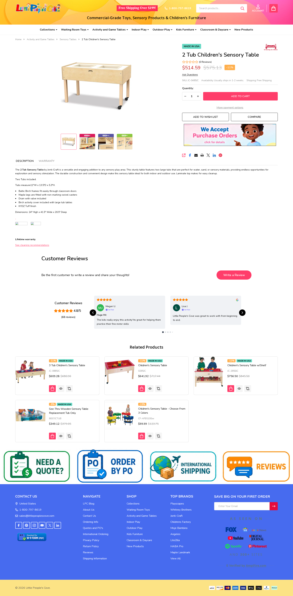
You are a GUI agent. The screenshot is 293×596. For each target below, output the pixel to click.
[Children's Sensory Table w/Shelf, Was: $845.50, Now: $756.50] (209, 372)
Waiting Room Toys (73, 30)
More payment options (230, 107)
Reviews (88, 552)
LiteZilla (175, 540)
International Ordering (95, 534)
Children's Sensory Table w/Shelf (246, 365)
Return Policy (91, 546)
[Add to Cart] (52, 388)
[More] (55, 29)
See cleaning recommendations (32, 245)
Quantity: (188, 88)
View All (175, 558)
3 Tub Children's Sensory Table (67, 365)
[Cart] (273, 8)
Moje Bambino (179, 528)
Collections (47, 30)
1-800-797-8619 (30, 510)
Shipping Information (95, 558)
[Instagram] (34, 525)
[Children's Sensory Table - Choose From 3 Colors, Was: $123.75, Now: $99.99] (120, 415)
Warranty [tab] (46, 161)
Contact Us (89, 516)
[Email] (196, 155)
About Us (88, 510)
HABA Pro (176, 546)
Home (18, 39)
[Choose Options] (141, 436)
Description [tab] (25, 161)
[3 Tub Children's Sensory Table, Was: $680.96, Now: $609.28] (30, 372)
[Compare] (69, 388)
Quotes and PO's (93, 528)
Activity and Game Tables (109, 30)
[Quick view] (60, 388)
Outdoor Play (161, 30)
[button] (230, 135)
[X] (208, 155)
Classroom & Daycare (214, 30)
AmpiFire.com (256, 565)
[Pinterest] (220, 155)
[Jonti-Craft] (270, 47)
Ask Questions (190, 75)
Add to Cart (240, 96)
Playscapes (177, 504)
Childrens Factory (180, 522)
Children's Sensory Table (152, 365)
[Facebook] (190, 155)
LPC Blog (88, 504)
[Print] (202, 155)
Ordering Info (90, 522)
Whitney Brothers (181, 510)
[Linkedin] (214, 155)
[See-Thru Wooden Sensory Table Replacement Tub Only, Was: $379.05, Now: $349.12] (30, 415)
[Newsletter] (274, 506)
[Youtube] (42, 525)
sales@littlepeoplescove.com (36, 516)
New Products (244, 30)
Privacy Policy (91, 540)
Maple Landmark (180, 552)
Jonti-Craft (176, 516)
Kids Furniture (185, 30)
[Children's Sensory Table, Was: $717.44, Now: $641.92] (120, 372)
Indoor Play (139, 30)
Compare (254, 117)
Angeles (175, 534)
